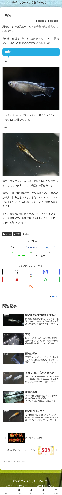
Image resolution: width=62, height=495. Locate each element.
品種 (18, 234)
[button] (40, 255)
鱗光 (27, 234)
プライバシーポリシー (16, 485)
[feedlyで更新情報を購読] (45, 279)
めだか (8, 234)
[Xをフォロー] (16, 272)
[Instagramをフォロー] (45, 272)
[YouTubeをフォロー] (16, 279)
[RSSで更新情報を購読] (31, 287)
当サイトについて (45, 485)
